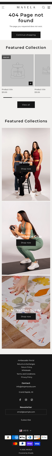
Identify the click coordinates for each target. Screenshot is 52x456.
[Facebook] (20, 399)
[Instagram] (26, 399)
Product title (7, 89)
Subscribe (26, 420)
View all (26, 104)
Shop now (26, 169)
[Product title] (18, 70)
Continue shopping (26, 35)
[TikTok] (31, 399)
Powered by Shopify (26, 453)
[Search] (43, 7)
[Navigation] (3, 7)
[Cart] (48, 7)
